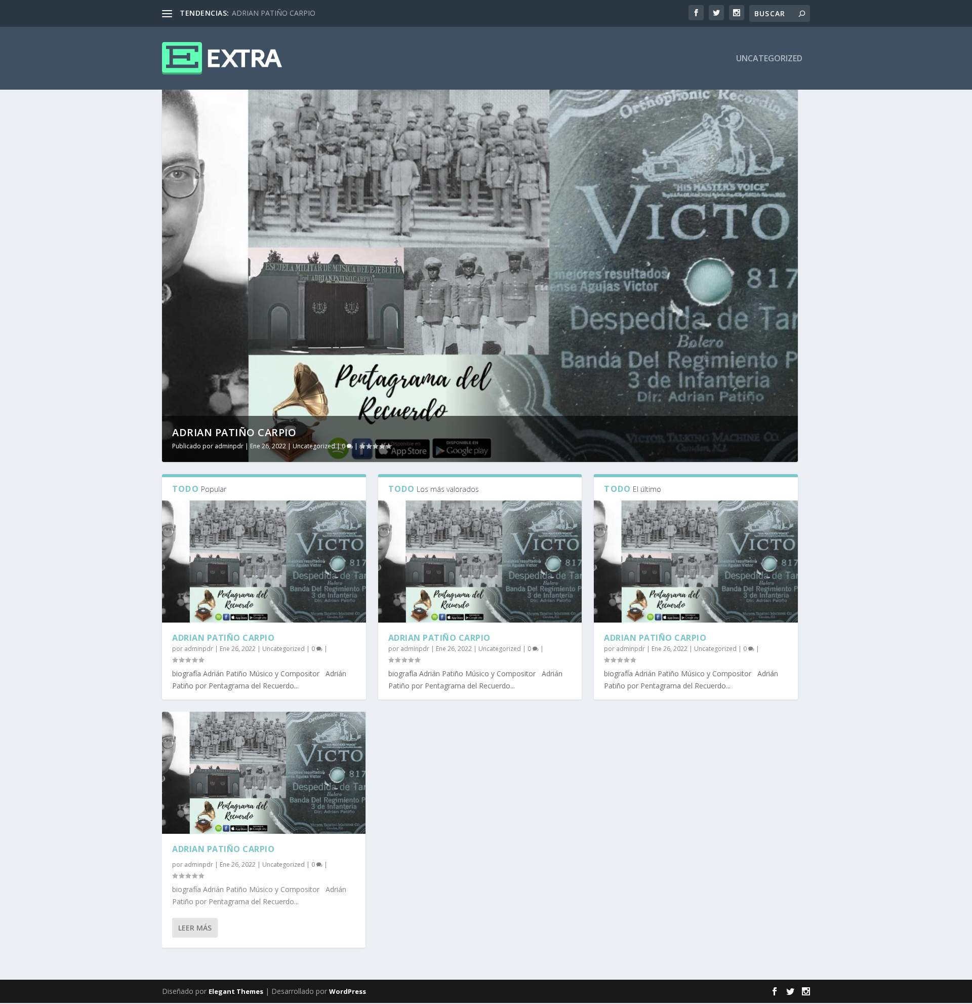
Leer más (195, 928)
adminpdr (229, 446)
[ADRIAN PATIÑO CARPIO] (264, 561)
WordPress (347, 991)
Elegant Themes (236, 991)
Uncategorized (769, 59)
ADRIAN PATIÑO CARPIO (273, 13)
